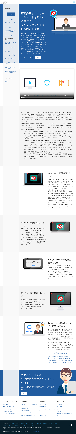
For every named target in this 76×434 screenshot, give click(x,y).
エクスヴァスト (23, 425)
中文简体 (50, 423)
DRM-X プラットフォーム (10, 23)
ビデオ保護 (8, 27)
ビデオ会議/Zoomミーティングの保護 (10, 31)
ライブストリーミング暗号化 (10, 63)
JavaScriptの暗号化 (10, 55)
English (12, 423)
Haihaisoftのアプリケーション (10, 401)
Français (22, 423)
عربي (9, 425)
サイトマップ (30, 425)
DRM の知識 (42, 401)
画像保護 (7, 51)
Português (33, 423)
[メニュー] (74, 2)
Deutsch (27, 423)
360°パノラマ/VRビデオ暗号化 (10, 67)
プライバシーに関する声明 (33, 431)
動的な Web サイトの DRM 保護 (10, 43)
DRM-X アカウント (26, 401)
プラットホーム (9, 19)
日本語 (55, 423)
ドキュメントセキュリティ (10, 48)
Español (17, 423)
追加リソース (60, 401)
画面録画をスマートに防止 (10, 39)
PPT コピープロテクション (10, 59)
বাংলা (12, 425)
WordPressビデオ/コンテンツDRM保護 (10, 72)
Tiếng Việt (45, 423)
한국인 (5, 425)
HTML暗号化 (8, 35)
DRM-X (16, 425)
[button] (11, 14)
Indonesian (39, 423)
